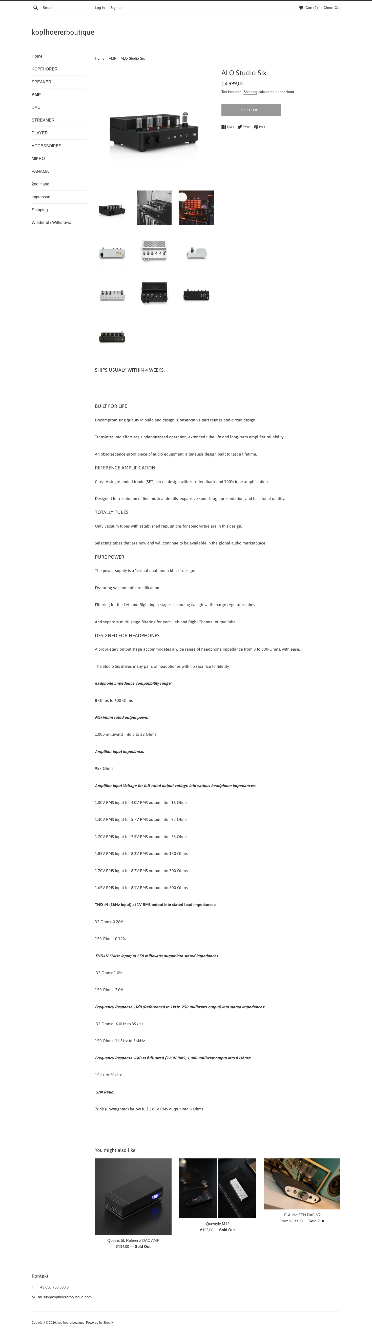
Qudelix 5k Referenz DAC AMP (133, 1240)
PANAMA (40, 171)
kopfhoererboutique (63, 32)
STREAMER (43, 120)
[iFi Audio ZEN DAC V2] (302, 1183)
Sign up (116, 8)
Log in (100, 8)
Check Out (331, 8)
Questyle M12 (217, 1224)
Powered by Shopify (100, 1322)
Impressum (41, 197)
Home (37, 56)
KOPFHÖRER (45, 69)
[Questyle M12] (217, 1188)
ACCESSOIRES (46, 146)
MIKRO (38, 158)
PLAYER (40, 133)
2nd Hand (40, 184)
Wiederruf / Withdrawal (52, 222)
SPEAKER (41, 82)
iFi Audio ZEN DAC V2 (302, 1215)
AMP (36, 94)
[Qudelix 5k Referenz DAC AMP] (133, 1196)
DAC (36, 107)
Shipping (40, 210)
